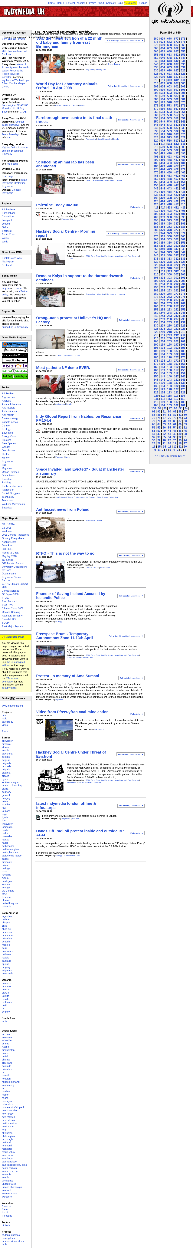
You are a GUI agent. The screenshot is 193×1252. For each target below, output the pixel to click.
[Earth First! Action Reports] (15, 377)
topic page (12, 163)
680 (156, 38)
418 (169, 204)
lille (3, 820)
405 (156, 213)
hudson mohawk (11, 1081)
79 (153, 417)
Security (131, 3)
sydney (6, 1011)
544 (162, 124)
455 (156, 182)
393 (169, 220)
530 (156, 134)
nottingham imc (10, 852)
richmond (7, 1145)
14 (164, 446)
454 (162, 182)
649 (162, 57)
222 (176, 328)
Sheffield (6, 230)
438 (169, 191)
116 (183, 395)
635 (156, 67)
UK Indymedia (36, 10)
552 (176, 118)
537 (176, 128)
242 (176, 315)
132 (176, 386)
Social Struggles (104, 139)
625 (156, 73)
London (116, 139)
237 (176, 319)
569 (162, 108)
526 (183, 134)
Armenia (6, 1206)
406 (183, 210)
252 (176, 309)
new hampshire (10, 1110)
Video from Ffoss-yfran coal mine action (72, 712)
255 (156, 309)
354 (162, 245)
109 (162, 402)
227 (176, 325)
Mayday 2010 (9, 556)
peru (4, 948)
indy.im (6, 288)
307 (176, 274)
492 (176, 156)
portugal (6, 868)
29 (158, 440)
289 (162, 287)
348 (169, 249)
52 (185, 427)
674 (162, 41)
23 (153, 443)
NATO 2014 (8, 524)
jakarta (5, 995)
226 (183, 325)
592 (176, 92)
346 (183, 249)
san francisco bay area (14, 1164)
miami (5, 1097)
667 (176, 45)
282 (176, 290)
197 (176, 344)
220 (156, 332)
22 (158, 443)
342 (176, 252)
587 (176, 96)
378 (169, 230)
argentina (7, 916)
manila (5, 999)
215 (156, 335)
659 (162, 51)
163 (169, 367)
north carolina (9, 1123)
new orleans (8, 1120)
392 (176, 220)
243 (169, 315)
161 (183, 367)
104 (162, 405)
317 (176, 268)
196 (183, 344)
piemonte (7, 862)
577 (176, 102)
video (5, 725)
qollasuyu (7, 954)
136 (183, 382)
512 (176, 143)
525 (156, 137)
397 (176, 217)
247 (176, 312)
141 (183, 379)
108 (169, 402)
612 (176, 80)
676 (183, 38)
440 (156, 191)
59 (185, 424)
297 (176, 280)
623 (169, 73)
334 (162, 258)
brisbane (6, 986)
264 (162, 303)
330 (156, 261)
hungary (6, 798)
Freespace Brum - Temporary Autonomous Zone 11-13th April (64, 636)
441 (183, 188)
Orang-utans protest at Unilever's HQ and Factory (73, 320)
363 (169, 239)
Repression (91, 139)
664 (162, 48)
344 (162, 252)
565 (156, 111)
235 (156, 322)
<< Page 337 (162, 455)
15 (159, 446)
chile (4, 925)
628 (169, 70)
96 (175, 408)
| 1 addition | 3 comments (124, 233)
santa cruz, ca (10, 1171)
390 (156, 223)
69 (169, 421)
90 (169, 411)
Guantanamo (9, 573)
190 (156, 351)
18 (180, 443)
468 (169, 172)
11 (180, 446)
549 (162, 121)
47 (174, 430)
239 (162, 319)
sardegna (7, 881)
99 (159, 408)
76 (169, 417)
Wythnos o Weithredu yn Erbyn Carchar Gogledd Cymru (15, 83)
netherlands (8, 846)
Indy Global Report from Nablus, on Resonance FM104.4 (78, 418)
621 (183, 73)
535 (156, 131)
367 (176, 236)
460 (156, 178)
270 (156, 300)
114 (163, 398)
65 (153, 424)
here (9, 137)
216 (183, 332)
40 (174, 433)
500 (156, 153)
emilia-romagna (10, 782)
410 (156, 210)
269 (162, 300)
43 (158, 433)
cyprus (5, 779)
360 (156, 242)
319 (162, 268)
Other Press (8, 475)
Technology (8, 496)
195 (156, 347)
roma (4, 871)
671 (183, 41)
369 (162, 236)
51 (153, 430)
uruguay (6, 967)
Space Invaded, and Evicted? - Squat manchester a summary (80, 471)
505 (156, 150)
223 (169, 328)
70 (164, 421)
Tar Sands (7, 559)
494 (162, 156)
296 (183, 280)
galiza (5, 788)
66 (185, 421)
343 (169, 252)
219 (162, 332)
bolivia (5, 919)
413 (169, 207)
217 (176, 332)
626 (183, 70)
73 (185, 417)
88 (180, 411)
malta (5, 833)
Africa (5, 731)
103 (169, 405)
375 (156, 233)
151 (183, 373)
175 (156, 360)
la (3, 1088)
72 (153, 421)
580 (156, 102)
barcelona (7, 753)
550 (156, 121)
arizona (6, 1034)
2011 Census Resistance (15, 534)
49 (164, 430)
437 (176, 191)
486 (183, 159)
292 (176, 284)
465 (156, 175)
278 (169, 293)
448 (169, 185)
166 (183, 363)
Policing (6, 482)
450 (156, 185)
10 (185, 446)
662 (176, 48)
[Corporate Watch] (15, 356)
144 (162, 379)
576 (183, 102)
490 (156, 159)
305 (156, 277)
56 (164, 427)
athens (5, 747)
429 (162, 198)
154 (162, 373)
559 (162, 115)
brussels (6, 766)
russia (5, 877)
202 (176, 341)
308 (169, 274)
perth (4, 1005)
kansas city (8, 1085)
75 (174, 417)
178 (169, 357)
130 (156, 389)
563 (169, 111)
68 (174, 421)
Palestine (65, 219)
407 (176, 210)
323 (169, 265)
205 (156, 341)
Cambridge (8, 216)
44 (153, 433)
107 (176, 402)
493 (169, 156)
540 (156, 128)
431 (183, 194)
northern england (11, 849)
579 (162, 102)
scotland (6, 884)
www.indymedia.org (12, 705)
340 (156, 255)
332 (176, 258)
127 (176, 389)
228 (169, 325)
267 (176, 300)
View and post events (13, 38)
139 (162, 382)
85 (158, 414)
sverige (6, 887)
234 (162, 322)
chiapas (6, 922)
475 (156, 169)
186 (183, 351)
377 (176, 230)
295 (156, 284)
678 (169, 38)
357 (176, 242)
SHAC (88, 180)
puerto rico (7, 951)
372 (176, 233)
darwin (5, 992)
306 (183, 274)
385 (156, 226)
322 (176, 265)
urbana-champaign (12, 1187)
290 (156, 287)
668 (169, 45)
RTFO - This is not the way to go (65, 553)
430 (156, 198)
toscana (6, 897)
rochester (7, 1148)
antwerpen (7, 740)
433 (169, 194)
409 (162, 210)
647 (176, 57)
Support (143, 3)
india (4, 1021)
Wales (5, 238)
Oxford (82, 105)
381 (183, 226)
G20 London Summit (13, 563)
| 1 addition (130, 678)
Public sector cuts (12, 486)
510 (156, 147)
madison (6, 1091)
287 (176, 287)
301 (183, 277)
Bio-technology (10, 418)
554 (162, 118)
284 (162, 290)
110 (156, 402)
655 (156, 54)
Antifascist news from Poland (62, 509)
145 (156, 379)
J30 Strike (7, 549)
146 (183, 376)
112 (176, 398)
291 (183, 284)
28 (164, 440)
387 (176, 223)
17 (185, 443)
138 (169, 382)
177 (176, 357)
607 (176, 83)
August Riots (9, 542)
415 (156, 207)
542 (176, 124)
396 (183, 217)
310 (156, 274)
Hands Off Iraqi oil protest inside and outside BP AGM (80, 833)
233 (169, 322)
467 (176, 172)
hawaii (5, 1075)
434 (162, 194)
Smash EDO (9, 619)
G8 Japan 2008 (10, 594)
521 (183, 137)
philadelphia (8, 1136)
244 (162, 315)
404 (162, 213)
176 (183, 357)
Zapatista (7, 507)
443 (169, 188)
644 (162, 61)
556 (183, 115)
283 (169, 290)
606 (183, 83)
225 (156, 328)
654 (162, 54)
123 (169, 392)
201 (183, 341)
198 (169, 344)
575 (156, 105)
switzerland (8, 890)
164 (162, 367)
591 (183, 92)
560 (156, 115)
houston (6, 1078)
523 (169, 137)
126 (183, 389)
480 (156, 166)
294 (162, 284)
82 (174, 414)
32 (180, 437)
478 (169, 166)
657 (176, 51)
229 (162, 325)
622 (176, 73)
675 (156, 41)
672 (176, 41)
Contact (110, 3)
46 (180, 430)
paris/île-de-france (11, 855)
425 (156, 201)
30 (153, 440)
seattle (5, 1177)
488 (169, 159)
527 (176, 134)
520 (156, 140)
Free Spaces (133, 256)
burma (5, 989)
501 (183, 150)
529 (162, 134)
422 (176, 201)
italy (4, 807)
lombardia (7, 827)
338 (169, 255)
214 (163, 335)
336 (183, 255)
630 (156, 70)
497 (176, 153)
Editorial (70, 3)
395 (156, 220)
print (4, 715)
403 (169, 213)
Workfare (7, 531)
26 (174, 440)
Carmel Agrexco (10, 590)
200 (156, 344)
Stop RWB (7, 604)
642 (176, 61)
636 (183, 64)
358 (169, 242)
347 (176, 249)
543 (169, 124)
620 (156, 76)
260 (156, 306)
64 (158, 424)
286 (183, 287)
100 (153, 408)
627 (176, 70)
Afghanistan (8, 397)
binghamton (8, 1050)
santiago (6, 960)
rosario (5, 957)
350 (156, 249)
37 (153, 437)
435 (156, 194)
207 (176, 338)
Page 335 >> (178, 455)
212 (176, 335)
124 (162, 392)
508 (169, 147)
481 (183, 163)
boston (5, 1053)
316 (183, 268)
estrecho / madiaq (11, 785)
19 (174, 443)
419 (162, 204)
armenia (6, 744)
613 (169, 80)
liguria (5, 817)
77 (164, 417)
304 (162, 277)
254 (162, 309)
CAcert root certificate (10, 680)
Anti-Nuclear (8, 407)
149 (162, 376)
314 (163, 271)
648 (169, 57)
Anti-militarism (10, 411)
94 (186, 408)
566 (183, 108)
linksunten (7, 823)
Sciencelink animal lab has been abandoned (65, 164)
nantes (5, 839)
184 (162, 354)
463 (169, 175)
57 (158, 427)
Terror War (7, 500)
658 (169, 51)
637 (176, 64)
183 (169, 354)
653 (169, 54)
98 (164, 408)
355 (156, 245)
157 (176, 370)
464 (162, 175)
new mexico (8, 1117)
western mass (9, 1193)
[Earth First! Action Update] (15, 372)
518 (169, 140)
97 (170, 408)
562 (176, 111)
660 (156, 51)
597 (176, 89)
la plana (6, 811)
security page (9, 687)
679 (162, 38)
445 (156, 188)
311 (183, 271)
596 (183, 89)
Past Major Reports (12, 626)
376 (183, 230)
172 (176, 360)
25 (180, 440)
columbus (7, 1069)
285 (156, 290)
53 (180, 427)
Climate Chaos (92, 568)
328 (169, 261)
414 (163, 207)
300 (156, 280)
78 (158, 417)
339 (162, 255)
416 (183, 204)
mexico (6, 944)
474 (162, 169)
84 (164, 414)
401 (183, 213)
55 (169, 427)
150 (156, 376)
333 (169, 258)
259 (162, 306)
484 (162, 163)
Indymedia (65, 819)
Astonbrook (114, 64)
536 (183, 128)
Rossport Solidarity (12, 615)
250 (156, 312)
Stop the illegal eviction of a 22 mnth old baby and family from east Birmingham (69, 42)
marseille (7, 836)
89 (174, 411)
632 (176, 67)
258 (169, 306)
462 (176, 175)
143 (169, 379)
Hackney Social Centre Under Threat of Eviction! (71, 754)
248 (169, 312)
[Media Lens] (15, 362)
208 (169, 338)
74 (180, 417)
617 (176, 76)
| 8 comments (129, 370)
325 (156, 265)
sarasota (6, 1174)
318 (169, 268)
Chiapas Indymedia (11, 191)
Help (119, 3)
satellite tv (7, 721)
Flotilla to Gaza (10, 552)
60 (180, 424)
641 (183, 61)
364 (162, 239)
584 (162, 99)
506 (183, 147)
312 (176, 271)
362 (176, 239)
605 (156, 86)
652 (176, 54)
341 (183, 252)
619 (162, 76)
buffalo (5, 1056)
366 (183, 236)
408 (169, 210)
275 (156, 296)
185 (156, 354)
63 (164, 424)
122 (176, 392)
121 (183, 392)
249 (162, 312)
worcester (7, 1196)
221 (183, 328)
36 (158, 437)
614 (163, 80)
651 (183, 54)
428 (169, 198)
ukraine (6, 900)
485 (156, 163)
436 (183, 191)
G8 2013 (6, 527)
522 (176, 137)
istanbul (6, 804)
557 (176, 115)
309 (162, 274)
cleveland (7, 1062)
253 (169, 309)
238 (169, 319)
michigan (7, 1101)
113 (169, 398)
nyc (4, 1129)
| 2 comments (129, 164)
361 (183, 239)
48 (169, 430)
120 (156, 395)
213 (169, 335)
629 (162, 70)
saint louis (7, 1155)
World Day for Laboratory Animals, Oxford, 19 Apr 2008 (67, 86)
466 (183, 172)
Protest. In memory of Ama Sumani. (68, 676)
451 (183, 182)
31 (185, 437)
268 (169, 300)
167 (176, 363)
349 (162, 249)
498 (169, 153)
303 (169, 277)
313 (169, 271)
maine (5, 1094)
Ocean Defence (10, 472)
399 (162, 217)
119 (163, 395)
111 (183, 398)
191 (183, 347)
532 (176, 131)
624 (162, 73)
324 (162, 265)
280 (156, 293)
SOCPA (6, 622)
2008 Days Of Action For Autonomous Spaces (106, 256)
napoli (5, 842)
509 (162, 147)
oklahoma (7, 1133)
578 (169, 102)
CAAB (23, 111)
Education (7, 432)
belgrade (6, 763)
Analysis (6, 400)
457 (176, 178)
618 (169, 76)
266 (183, 300)
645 (156, 61)
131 (183, 386)
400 (156, 217)
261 (183, 303)
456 (183, 178)
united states (9, 1183)
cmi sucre (7, 935)
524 (162, 137)
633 (169, 67)
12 (174, 446)
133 (169, 386)
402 (176, 213)
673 (169, 41)
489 (162, 159)
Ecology (58, 355)
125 (156, 392)
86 (153, 414)
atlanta (5, 1043)
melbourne (7, 1002)
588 (169, 96)
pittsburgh (7, 1139)
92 (158, 411)
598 (169, 89)
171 (183, 360)
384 (162, 226)
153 (169, 373)
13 (169, 446)
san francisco (9, 1161)
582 (176, 99)
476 (183, 166)
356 (183, 242)
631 (183, 67)
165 (156, 367)
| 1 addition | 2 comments (124, 86)
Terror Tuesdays (11, 134)
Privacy (91, 3)
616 (183, 76)
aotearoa (6, 983)
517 (176, 140)
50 (158, 430)
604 (162, 86)
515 (156, 143)
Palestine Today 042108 (57, 205)
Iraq (78, 856)
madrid (5, 830)
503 (169, 150)
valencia (6, 906)
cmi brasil (7, 932)
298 (169, 280)
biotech (6, 1225)
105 (156, 405)
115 (156, 398)
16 (153, 446)
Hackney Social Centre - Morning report (65, 233)
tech (4, 1244)
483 (169, 163)
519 (162, 140)
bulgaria (6, 769)
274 (162, 296)
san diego (7, 1158)
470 (156, 172)
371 (183, 233)
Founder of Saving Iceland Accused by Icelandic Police (70, 596)
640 (156, 64)
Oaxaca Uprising (11, 612)
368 (169, 236)
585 (156, 99)
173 (169, 360)
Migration (90, 69)
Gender (6, 446)
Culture (6, 425)
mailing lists (8, 1238)
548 (169, 121)
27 (169, 440)
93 (153, 411)
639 (162, 64)
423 (169, 201)
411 (183, 207)
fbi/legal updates (11, 1235)
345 (156, 252)
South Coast (8, 234)
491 (183, 156)
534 (162, 131)
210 (156, 338)
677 (176, 38)
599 (162, 89)
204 (162, 341)
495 (156, 156)
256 (183, 306)
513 (169, 143)
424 (162, 201)
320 (156, 268)
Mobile (60, 3)
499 (162, 153)
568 (169, 108)
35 (164, 437)
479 (162, 166)
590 (156, 96)
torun (4, 893)
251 (183, 309)
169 (162, 363)
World (119, 180)
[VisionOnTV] (15, 367)
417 (176, 204)
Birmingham (101, 69)
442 (176, 188)
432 (176, 194)
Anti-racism (90, 294)
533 (169, 131)
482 (176, 163)
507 (176, 147)
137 (176, 382)
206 (183, 338)
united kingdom (10, 903)
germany (6, 791)
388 (169, 223)
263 (169, 303)
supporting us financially (15, 327)
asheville (6, 1040)
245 (156, 315)
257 (176, 306)
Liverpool (68, 355)
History (6, 457)
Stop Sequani (9, 601)
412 (176, 207)
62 (169, 424)
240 (156, 319)
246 (183, 312)
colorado (6, 1066)
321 (183, 265)
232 (176, 322)
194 (162, 347)
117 (176, 395)
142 (176, 379)
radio (4, 718)
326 (183, 261)
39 (180, 433)
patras (5, 858)
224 (162, 328)
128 (169, 389)
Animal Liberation (62, 105)
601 (183, 86)
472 (176, 169)
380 (156, 230)
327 (176, 261)
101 (183, 405)
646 (183, 57)
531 (183, 131)
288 (169, 287)
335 (156, 258)
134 (162, 386)
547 (176, 121)
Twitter (18, 288)
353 (169, 245)
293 (169, 284)
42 (164, 433)
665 (156, 48)
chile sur (6, 929)
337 (176, 255)
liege (4, 814)
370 (156, 236)
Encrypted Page (15, 637)
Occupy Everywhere (13, 538)
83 (169, 414)
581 (183, 99)
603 (169, 86)
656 (183, 51)
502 (176, 150)
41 (169, 433)
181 (183, 354)
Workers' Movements (13, 504)
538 (169, 128)
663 (169, 48)
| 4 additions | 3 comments (123, 40)
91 (164, 411)
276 (183, 293)
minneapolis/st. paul (13, 1107)
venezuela (7, 973)
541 (183, 124)
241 (183, 315)
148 (169, 376)
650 (156, 57)
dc (3, 1072)
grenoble (6, 795)
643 (169, 61)
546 (183, 121)
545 (156, 124)
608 (169, 83)
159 (162, 370)
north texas (8, 1126)
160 (156, 370)
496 (183, 153)
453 (169, 182)
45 (185, 430)
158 (169, 370)
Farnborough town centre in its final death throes (74, 120)
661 (183, 48)
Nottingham (8, 261)
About (101, 3)
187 (176, 351)
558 (169, 115)
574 (162, 105)
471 (183, 169)
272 (176, 296)
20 (169, 443)
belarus (6, 756)
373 (169, 233)
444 (162, 188)
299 (162, 280)
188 (169, 351)
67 (180, 421)
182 (176, 354)
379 (162, 230)
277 (176, 293)
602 (176, 86)
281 (183, 290)
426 (183, 198)
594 (162, 92)
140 (156, 382)
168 (169, 363)
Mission (81, 3)
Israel (5, 1212)
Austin (5, 1046)
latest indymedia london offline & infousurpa (66, 805)
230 (156, 325)
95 (180, 408)
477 (176, 166)
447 (176, 185)
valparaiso (7, 970)
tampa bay (7, 1180)
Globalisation (69, 856)
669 (162, 45)
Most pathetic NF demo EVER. (63, 368)
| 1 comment (129, 320)
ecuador (6, 941)
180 (156, 357)
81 (180, 414)
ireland (5, 801)
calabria (6, 772)
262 (176, 303)
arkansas (7, 1037)
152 (176, 373)
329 (162, 261)
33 (174, 437)
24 (185, 440)
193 (169, 347)
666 (183, 45)
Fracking (6, 440)
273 (169, 296)
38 (185, 433)
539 (162, 128)
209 (162, 338)
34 (169, 437)
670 (156, 45)
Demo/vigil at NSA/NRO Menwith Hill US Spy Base (15, 108)
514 (163, 143)
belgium (6, 760)
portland (6, 1142)
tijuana (5, 964)
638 (169, 64)
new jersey (8, 1113)
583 (169, 99)
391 (183, 220)
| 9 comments (129, 120)
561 (183, 111)
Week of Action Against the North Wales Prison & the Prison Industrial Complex (15, 70)
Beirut (5, 1209)
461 (183, 175)
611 (183, 80)
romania (6, 874)
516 (183, 140)
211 (183, 335)
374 (162, 233)
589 (162, 96)
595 (156, 92)
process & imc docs (13, 1241)
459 (162, 178)
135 (156, 386)
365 (156, 239)
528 (169, 134)
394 (162, 220)
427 (176, 198)
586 (183, 96)
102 (176, 405)
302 (176, 277)
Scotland (6, 265)
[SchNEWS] (15, 346)
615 (156, 80)
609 (162, 83)
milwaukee (7, 1104)
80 (185, 414)
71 (158, 421)
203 (169, 341)
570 (156, 108)
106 (183, 402)
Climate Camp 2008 (12, 608)
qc (3, 1008)
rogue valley (8, 1152)
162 (176, 367)
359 (162, 242)
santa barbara (9, 1168)
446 (183, 185)
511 (183, 143)
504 (162, 150)
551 (183, 118)
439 (162, 191)
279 (162, 293)
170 (156, 363)
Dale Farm (7, 545)
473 (169, 169)
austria (5, 750)
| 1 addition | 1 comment (124, 636)
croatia (5, 775)
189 (162, 351)
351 (183, 245)
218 (169, 332)
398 (169, 217)
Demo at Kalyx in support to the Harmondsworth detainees (79, 278)
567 (176, 108)
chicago (6, 1059)
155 (156, 373)
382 (176, 226)
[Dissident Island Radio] (15, 351)
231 (183, 322)
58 (153, 427)
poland (5, 865)
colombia (7, 938)
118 (169, 395)
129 (162, 389)
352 (176, 245)
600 (156, 89)
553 (169, 118)
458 (169, 178)
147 (176, 376)
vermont (6, 1190)
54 (174, 427)
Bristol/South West (12, 258)
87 (185, 411)
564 (162, 111)
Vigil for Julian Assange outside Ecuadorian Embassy (15, 150)
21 (164, 443)
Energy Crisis (9, 436)
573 (169, 105)
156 (183, 370)
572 (176, 105)
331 (183, 258)
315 (156, 271)
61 (174, 424)
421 (183, 201)
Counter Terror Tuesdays (13, 123)
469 (162, 172)
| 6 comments (129, 512)
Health (75, 105)
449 (162, 185)
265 (156, 303)
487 (176, 159)
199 (162, 344)
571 (183, 105)
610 (156, 83)
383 (169, 226)
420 (156, 204)
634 (162, 67)
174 (162, 360)
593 (169, 92)
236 (183, 319)
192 (176, 347)
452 (176, 182)
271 (183, 296)
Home (51, 3)
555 (156, 118)
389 (162, 223)
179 (162, 357)
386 (183, 223)
